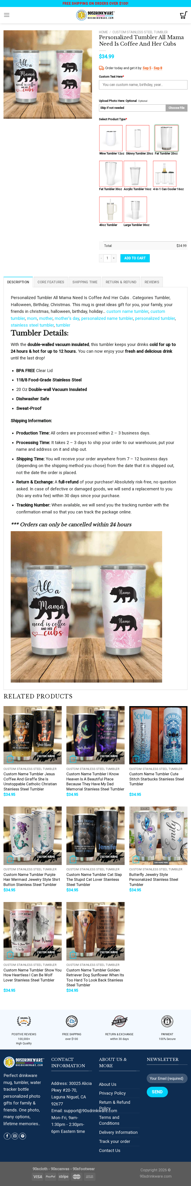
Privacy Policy (112, 1093)
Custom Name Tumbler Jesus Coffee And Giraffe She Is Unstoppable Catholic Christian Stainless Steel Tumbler (30, 781)
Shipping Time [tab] (84, 282)
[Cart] (184, 15)
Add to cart (135, 258)
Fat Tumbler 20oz (166, 153)
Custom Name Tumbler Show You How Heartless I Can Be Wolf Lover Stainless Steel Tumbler (32, 975)
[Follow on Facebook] (7, 1136)
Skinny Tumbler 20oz (139, 153)
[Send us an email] (14, 1136)
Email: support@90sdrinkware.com (84, 1110)
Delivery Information (118, 1132)
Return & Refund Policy (114, 1105)
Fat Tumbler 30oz (110, 189)
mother (46, 318)
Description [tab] (18, 282)
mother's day (67, 318)
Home (103, 32)
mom (32, 318)
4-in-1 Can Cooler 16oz (168, 189)
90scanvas (60, 1169)
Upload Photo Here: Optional (118, 101)
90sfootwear (84, 1169)
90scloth (40, 1169)
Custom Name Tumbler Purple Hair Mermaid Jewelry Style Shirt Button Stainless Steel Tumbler (31, 879)
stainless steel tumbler (32, 325)
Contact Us (109, 1150)
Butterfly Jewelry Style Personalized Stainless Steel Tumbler (153, 879)
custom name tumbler (127, 311)
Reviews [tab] (152, 282)
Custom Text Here (111, 76)
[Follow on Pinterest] (22, 1136)
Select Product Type (113, 119)
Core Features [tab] (51, 282)
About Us (107, 1084)
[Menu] (6, 15)
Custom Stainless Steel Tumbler (140, 32)
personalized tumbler (155, 318)
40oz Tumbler (108, 225)
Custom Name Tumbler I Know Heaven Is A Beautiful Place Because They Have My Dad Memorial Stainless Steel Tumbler (95, 781)
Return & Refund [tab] (121, 282)
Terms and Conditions (109, 1120)
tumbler (63, 325)
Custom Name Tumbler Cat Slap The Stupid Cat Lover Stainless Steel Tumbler (94, 879)
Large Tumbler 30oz (137, 225)
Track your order (114, 1141)
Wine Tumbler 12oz (111, 153)
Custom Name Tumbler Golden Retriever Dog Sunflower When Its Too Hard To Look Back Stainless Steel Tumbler (95, 978)
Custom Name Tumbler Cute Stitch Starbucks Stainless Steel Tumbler (156, 779)
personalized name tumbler (107, 318)
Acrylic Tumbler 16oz (137, 189)
